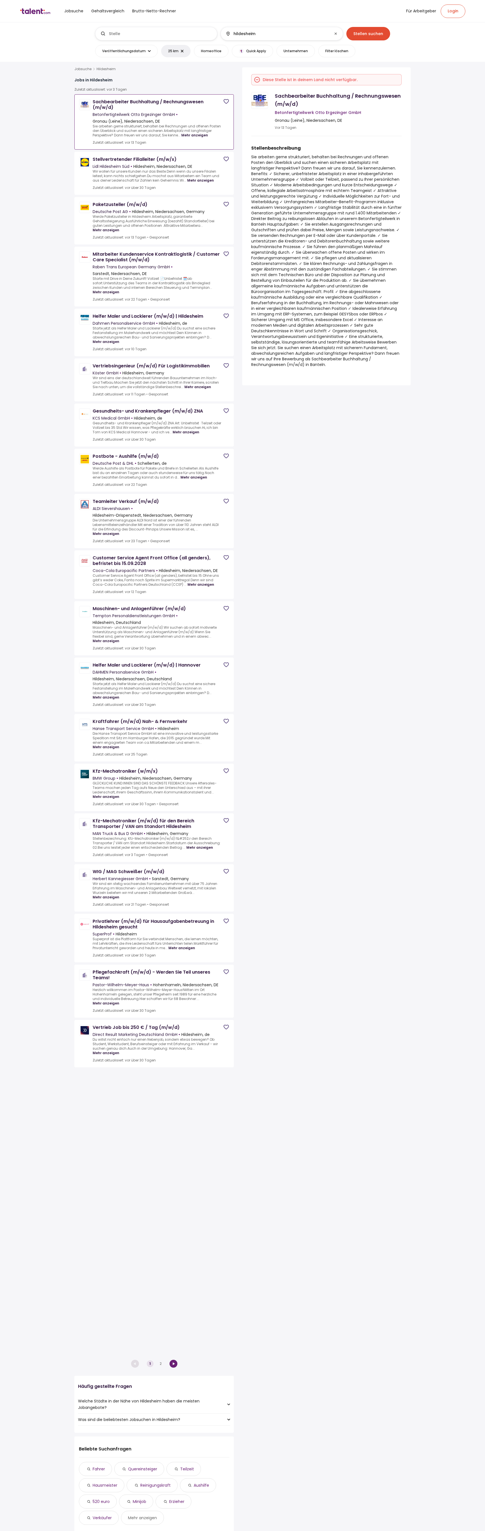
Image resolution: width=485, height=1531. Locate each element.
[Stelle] (156, 34)
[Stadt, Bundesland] (277, 34)
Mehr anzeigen (194, 135)
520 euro (101, 1501)
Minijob (139, 1501)
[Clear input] (335, 34)
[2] (173, 1364)
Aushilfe (201, 1485)
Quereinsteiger (142, 1469)
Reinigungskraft (155, 1485)
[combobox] (160, 34)
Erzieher (176, 1501)
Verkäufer (102, 1518)
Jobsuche (82, 69)
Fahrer (99, 1469)
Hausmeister (105, 1485)
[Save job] (226, 101)
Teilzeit (187, 1469)
